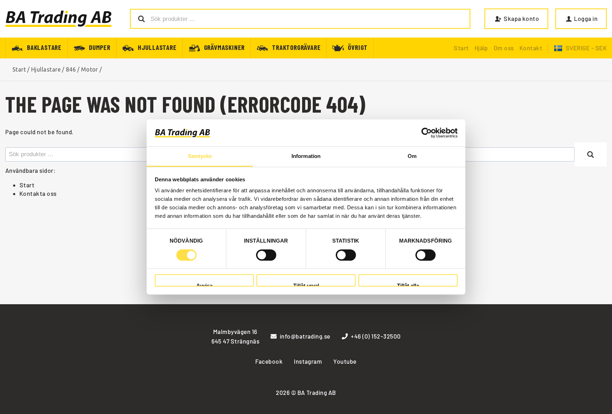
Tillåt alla (408, 285)
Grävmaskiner (224, 47)
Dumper (99, 47)
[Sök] (590, 154)
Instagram (308, 361)
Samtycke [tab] (200, 156)
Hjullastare (157, 47)
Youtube (344, 361)
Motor (89, 69)
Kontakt (531, 47)
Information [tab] (306, 156)
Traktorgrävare (296, 47)
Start (461, 47)
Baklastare (44, 47)
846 (71, 69)
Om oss (504, 47)
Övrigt (358, 47)
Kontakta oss (38, 193)
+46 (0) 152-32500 (376, 336)
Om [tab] (412, 156)
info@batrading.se (305, 336)
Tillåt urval (306, 285)
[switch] (266, 255)
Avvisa (204, 285)
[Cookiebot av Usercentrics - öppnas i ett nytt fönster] (427, 132)
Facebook (269, 361)
